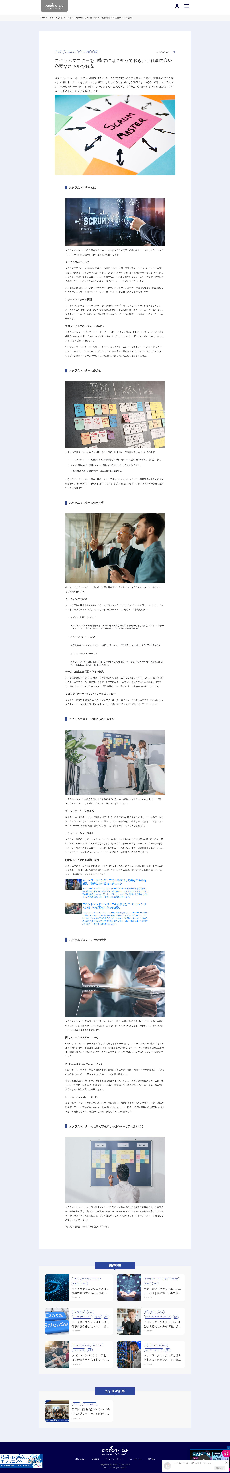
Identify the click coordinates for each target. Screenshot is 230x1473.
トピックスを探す (55, 18)
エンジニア (77, 1345)
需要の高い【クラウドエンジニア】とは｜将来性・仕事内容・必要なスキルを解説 (162, 1293)
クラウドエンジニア (152, 1279)
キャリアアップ (78, 1312)
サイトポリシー (135, 1459)
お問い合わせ (80, 1459)
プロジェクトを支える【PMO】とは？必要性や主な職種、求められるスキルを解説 (162, 1326)
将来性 (147, 1283)
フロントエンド (78, 1350)
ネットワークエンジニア (154, 1350)
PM (146, 1312)
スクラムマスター (70, 52)
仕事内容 (76, 1283)
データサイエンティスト (82, 1317)
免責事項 (95, 1459)
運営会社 (152, 1459)
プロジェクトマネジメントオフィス (158, 1317)
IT (146, 1345)
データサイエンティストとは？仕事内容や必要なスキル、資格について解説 (90, 1326)
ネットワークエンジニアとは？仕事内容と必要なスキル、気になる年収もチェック (162, 1360)
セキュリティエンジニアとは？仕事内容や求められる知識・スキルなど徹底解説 (90, 1293)
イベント (76, 1404)
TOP (43, 18)
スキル (58, 52)
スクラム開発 (85, 52)
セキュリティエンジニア (90, 1279)
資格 (95, 52)
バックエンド (98, 1345)
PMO (153, 1312)
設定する (219, 1468)
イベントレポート (89, 1404)
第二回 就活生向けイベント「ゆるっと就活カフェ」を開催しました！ (91, 1414)
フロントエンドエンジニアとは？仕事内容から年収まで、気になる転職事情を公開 (90, 1360)
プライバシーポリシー (114, 1459)
